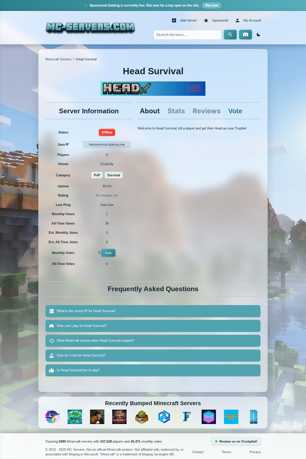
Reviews (207, 110)
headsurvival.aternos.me (107, 144)
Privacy (255, 452)
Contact (198, 452)
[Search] (230, 34)
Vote (108, 253)
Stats (176, 110)
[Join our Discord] (245, 34)
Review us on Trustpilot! (238, 441)
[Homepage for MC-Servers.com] (90, 27)
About (150, 110)
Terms (226, 452)
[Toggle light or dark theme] (257, 34)
